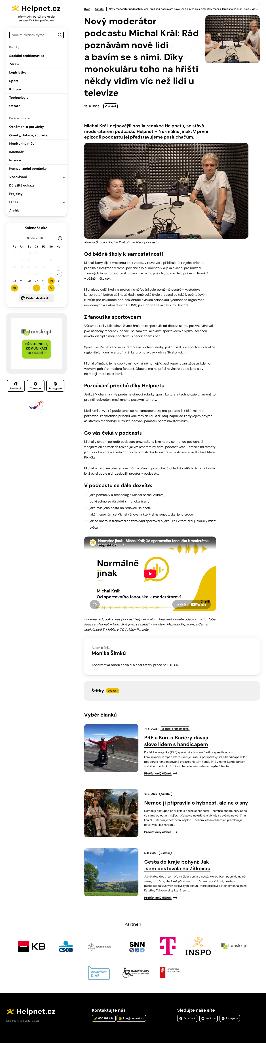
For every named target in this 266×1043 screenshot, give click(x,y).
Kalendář (16, 152)
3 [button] (36, 288)
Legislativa (18, 72)
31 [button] (14, 288)
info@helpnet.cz (133, 1018)
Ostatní (15, 106)
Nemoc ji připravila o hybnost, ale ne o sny (196, 802)
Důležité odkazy (22, 185)
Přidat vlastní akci (38, 298)
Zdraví (14, 64)
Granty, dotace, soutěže (28, 135)
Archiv (14, 210)
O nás (13, 202)
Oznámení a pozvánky (26, 127)
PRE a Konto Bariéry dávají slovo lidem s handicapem (176, 741)
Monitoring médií (22, 143)
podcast (113, 690)
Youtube (35, 388)
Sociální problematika (26, 56)
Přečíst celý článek (158, 773)
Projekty (16, 194)
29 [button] (51, 281)
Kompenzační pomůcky (28, 168)
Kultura (15, 89)
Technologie (18, 97)
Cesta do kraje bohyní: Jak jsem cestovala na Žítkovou (177, 865)
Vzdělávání (18, 177)
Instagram (55, 388)
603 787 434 (105, 1018)
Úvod (87, 9)
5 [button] (51, 288)
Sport (13, 81)
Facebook (16, 388)
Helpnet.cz (41, 8)
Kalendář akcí (36, 227)
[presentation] (111, 748)
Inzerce (15, 160)
